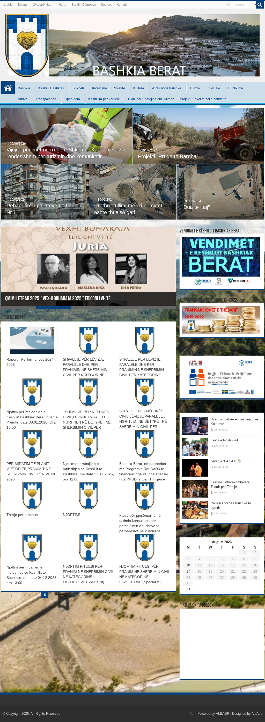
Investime (99, 88)
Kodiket (106, 4)
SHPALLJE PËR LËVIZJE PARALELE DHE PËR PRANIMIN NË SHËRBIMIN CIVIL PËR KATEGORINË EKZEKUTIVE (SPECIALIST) (86, 369)
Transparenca (46, 99)
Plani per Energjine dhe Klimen (151, 99)
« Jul (186, 589)
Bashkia (24, 88)
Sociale (214, 88)
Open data (72, 99)
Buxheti (78, 88)
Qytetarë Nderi (43, 4)
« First (8, 595)
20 (86, 595)
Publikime (235, 88)
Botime (23, 4)
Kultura (138, 88)
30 (96, 595)
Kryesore (8, 87)
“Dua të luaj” (196, 207)
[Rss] (229, 5)
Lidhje (8, 4)
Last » (117, 595)
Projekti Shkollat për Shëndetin (203, 99)
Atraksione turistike (166, 88)
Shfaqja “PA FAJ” (224, 461)
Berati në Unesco (83, 4)
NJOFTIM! (71, 515)
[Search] (260, 5)
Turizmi (195, 88)
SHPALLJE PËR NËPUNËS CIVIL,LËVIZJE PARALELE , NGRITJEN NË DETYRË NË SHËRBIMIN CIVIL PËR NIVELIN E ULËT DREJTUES (88, 422)
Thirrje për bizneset (22, 515)
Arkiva (22, 99)
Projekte (119, 88)
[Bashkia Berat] (132, 44)
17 (188, 571)
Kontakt (122, 4)
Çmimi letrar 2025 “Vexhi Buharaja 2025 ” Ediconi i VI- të (58, 299)
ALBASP (222, 714)
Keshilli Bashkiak (51, 88)
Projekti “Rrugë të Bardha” (168, 156)
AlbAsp (257, 714)
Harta (62, 4)
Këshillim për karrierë (104, 99)
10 (77, 595)
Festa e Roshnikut (224, 440)
